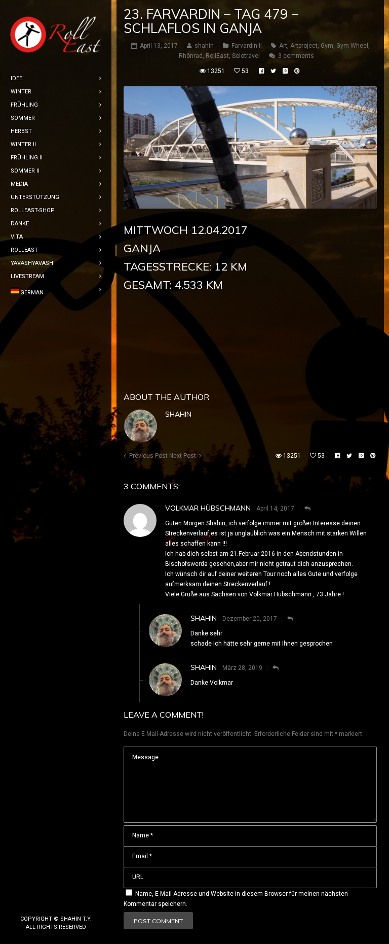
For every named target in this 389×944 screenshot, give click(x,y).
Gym (327, 45)
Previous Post (148, 455)
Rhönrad (191, 55)
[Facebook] (39, 902)
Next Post (182, 455)
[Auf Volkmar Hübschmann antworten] (303, 508)
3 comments (296, 55)
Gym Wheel (352, 45)
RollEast (217, 55)
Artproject (304, 45)
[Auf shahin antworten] (286, 618)
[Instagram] (56, 902)
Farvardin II (246, 45)
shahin (178, 414)
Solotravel (246, 55)
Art (283, 45)
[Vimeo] (72, 902)
